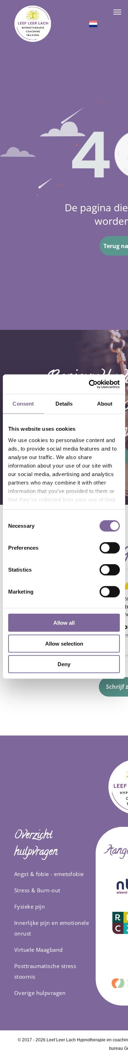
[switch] (110, 548)
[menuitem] (52, 874)
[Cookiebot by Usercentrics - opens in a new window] (90, 384)
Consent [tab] (23, 404)
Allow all (64, 623)
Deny (64, 664)
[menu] (117, 12)
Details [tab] (64, 404)
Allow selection (64, 643)
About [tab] (105, 404)
